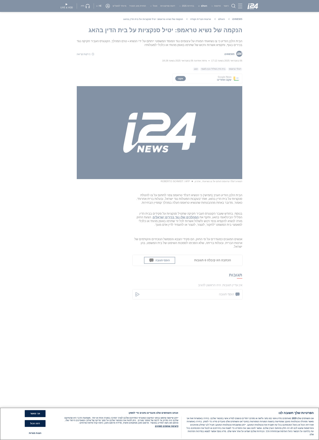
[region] (159, 424)
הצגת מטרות (35, 433)
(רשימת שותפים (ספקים (166, 426)
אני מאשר (35, 413)
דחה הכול (35, 423)
